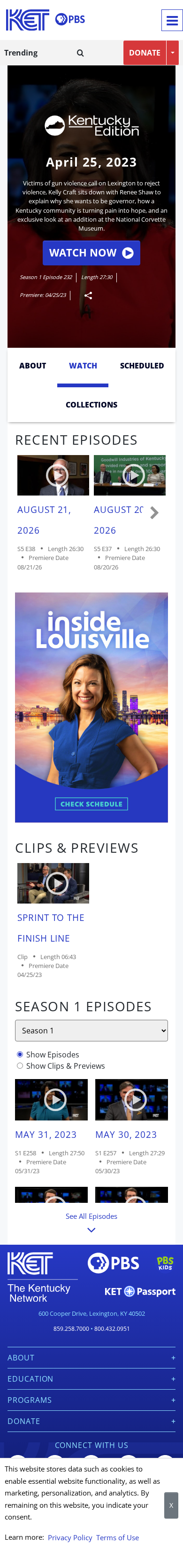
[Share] (84, 295)
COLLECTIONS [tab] (91, 405)
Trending (21, 53)
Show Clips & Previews (65, 1066)
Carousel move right (155, 513)
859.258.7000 (71, 1329)
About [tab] (32, 365)
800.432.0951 (112, 1329)
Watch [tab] (83, 365)
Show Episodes (52, 1054)
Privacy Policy (70, 1537)
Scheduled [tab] (142, 365)
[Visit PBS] (69, 19)
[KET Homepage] (27, 20)
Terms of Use (117, 1537)
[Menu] (172, 20)
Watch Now (82, 252)
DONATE (144, 53)
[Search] (80, 52)
